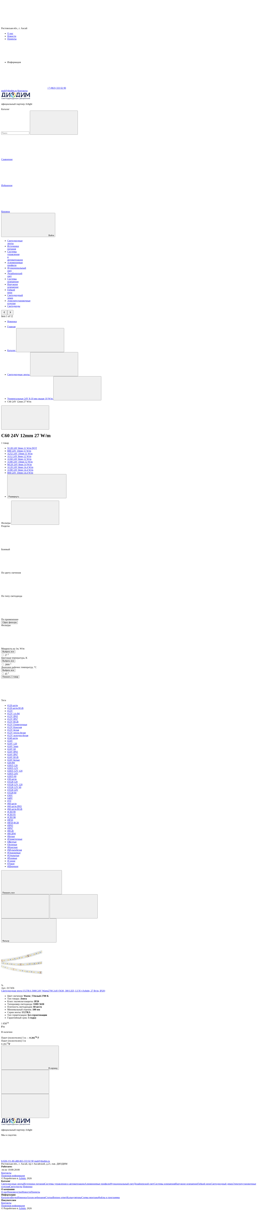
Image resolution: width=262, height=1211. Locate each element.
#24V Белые (13, 760)
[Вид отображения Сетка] (25, 906)
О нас (10, 33)
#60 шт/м (12, 803)
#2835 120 (12, 765)
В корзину (53, 1068)
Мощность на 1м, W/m (13, 648)
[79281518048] (115, 1158)
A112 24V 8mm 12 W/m (19, 456)
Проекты (12, 39)
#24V (10, 741)
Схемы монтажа (89, 1197)
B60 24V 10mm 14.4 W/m (20, 472)
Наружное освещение (12, 285)
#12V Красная (14, 727)
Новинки (12, 321)
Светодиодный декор (222, 1184)
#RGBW (11, 833)
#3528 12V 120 (14, 784)
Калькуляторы (74, 1197)
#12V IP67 (12, 719)
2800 (8, 664)
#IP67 (10, 828)
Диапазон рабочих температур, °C (19, 667)
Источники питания (13, 247)
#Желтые (12, 842)
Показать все (8, 893)
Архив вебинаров (36, 1197)
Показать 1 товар (10, 677)
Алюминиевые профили (15, 264)
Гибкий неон (11, 291)
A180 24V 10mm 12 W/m (20, 461)
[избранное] (25, 1106)
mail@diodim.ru (42, 1161)
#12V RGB (12, 722)
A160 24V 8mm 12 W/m (19, 459)
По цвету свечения (11, 572)
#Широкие (12, 866)
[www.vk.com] (24, 1158)
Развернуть (14, 496)
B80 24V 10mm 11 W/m (19, 451)
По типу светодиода (12, 596)
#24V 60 (11, 749)
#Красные (12, 847)
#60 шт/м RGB (14, 809)
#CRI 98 (11, 817)
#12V (10, 711)
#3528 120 (12, 782)
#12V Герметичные (17, 724)
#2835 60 (11, 776)
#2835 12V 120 (14, 771)
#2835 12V (12, 768)
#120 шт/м (12, 705)
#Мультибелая (14, 850)
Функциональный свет (122, 1184)
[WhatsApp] (24, 88)
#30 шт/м (12, 779)
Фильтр (6, 941)
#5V (9, 801)
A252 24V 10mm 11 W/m (19, 453)
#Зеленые (12, 844)
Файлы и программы (109, 1197)
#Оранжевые (14, 852)
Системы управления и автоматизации (64, 1184)
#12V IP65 (12, 716)
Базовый (6, 549)
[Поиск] (54, 123)
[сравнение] (25, 1082)
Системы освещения (12, 280)
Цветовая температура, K (14, 658)
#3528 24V (12, 790)
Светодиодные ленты (12, 1184)
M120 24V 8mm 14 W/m (19, 464)
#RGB (10, 831)
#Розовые (12, 858)
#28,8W (11, 762)
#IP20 (10, 820)
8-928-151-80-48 (9, 1161)
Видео (14, 1197)
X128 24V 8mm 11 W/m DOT (22, 448)
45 (7, 673)
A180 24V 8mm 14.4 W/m (20, 470)
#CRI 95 (11, 814)
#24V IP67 (12, 754)
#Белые (11, 836)
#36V (10, 795)
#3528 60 (11, 792)
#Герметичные (14, 839)
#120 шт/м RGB (15, 708)
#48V (10, 798)
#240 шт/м (12, 738)
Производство (14, 1192)
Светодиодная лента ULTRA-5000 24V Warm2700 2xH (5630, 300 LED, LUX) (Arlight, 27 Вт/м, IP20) (53, 990)
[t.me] (160, 1158)
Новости (11, 36)
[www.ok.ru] (69, 1158)
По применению (10, 619)
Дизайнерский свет (144, 1184)
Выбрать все (8, 652)
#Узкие (11, 863)
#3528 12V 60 (14, 787)
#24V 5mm (12, 746)
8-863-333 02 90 (26, 1161)
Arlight (22, 1178)
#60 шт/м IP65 (14, 806)
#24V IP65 (12, 752)
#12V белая (13, 730)
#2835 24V (12, 773)
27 (7, 655)
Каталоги (6, 1197)
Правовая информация (13, 1175)
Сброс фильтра (9, 622)
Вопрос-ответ (60, 1197)
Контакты (22, 90)
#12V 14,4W (13, 713)
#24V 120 (12, 743)
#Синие (11, 861)
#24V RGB (12, 757)
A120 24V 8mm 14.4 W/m (20, 467)
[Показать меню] (40, 340)
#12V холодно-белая (17, 735)
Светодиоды (13, 306)
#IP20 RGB (13, 822)
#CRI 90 (11, 812)
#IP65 (10, 825)
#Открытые (13, 855)
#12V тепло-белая (16, 732)
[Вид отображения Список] (74, 906)
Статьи (49, 1197)
